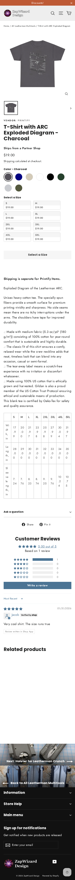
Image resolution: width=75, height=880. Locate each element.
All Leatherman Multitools (23, 25)
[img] (13, 609)
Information (14, 792)
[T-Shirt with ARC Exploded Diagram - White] (17, 725)
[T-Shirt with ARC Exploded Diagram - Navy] (9, 725)
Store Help (13, 803)
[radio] (8, 176)
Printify (24, 120)
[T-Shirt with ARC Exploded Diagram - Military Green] (33, 725)
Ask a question (13, 512)
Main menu (13, 814)
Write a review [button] (37, 585)
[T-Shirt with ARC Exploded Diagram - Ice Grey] (29, 725)
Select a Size (12, 197)
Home (6, 25)
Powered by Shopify (50, 875)
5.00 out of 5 (47, 546)
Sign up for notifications (25, 828)
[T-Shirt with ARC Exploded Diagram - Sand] (13, 725)
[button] (21, 559)
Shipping (9, 161)
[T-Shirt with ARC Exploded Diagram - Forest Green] (25, 725)
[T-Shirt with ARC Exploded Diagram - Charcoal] (5, 725)
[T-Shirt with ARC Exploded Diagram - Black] (21, 725)
